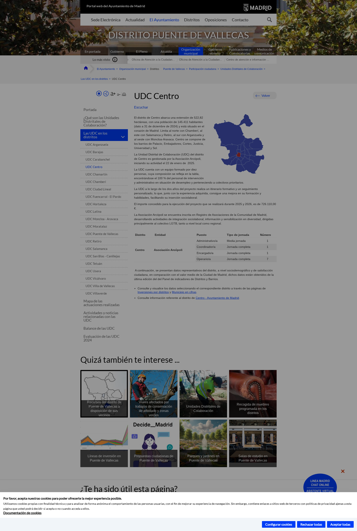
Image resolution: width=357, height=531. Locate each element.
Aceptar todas (340, 524)
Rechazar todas (311, 524)
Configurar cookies (278, 524)
